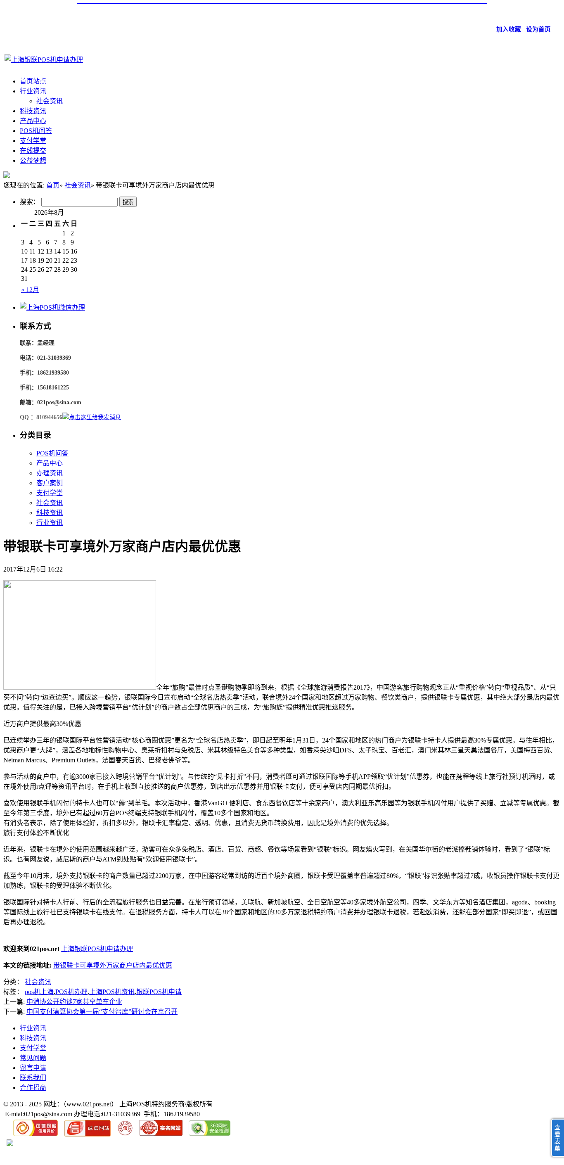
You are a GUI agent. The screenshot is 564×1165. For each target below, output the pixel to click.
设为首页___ (543, 29)
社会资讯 (49, 100)
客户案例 (49, 482)
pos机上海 (39, 991)
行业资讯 (33, 91)
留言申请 (33, 1067)
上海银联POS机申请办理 (97, 948)
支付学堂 (33, 140)
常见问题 (33, 1057)
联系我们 (33, 1077)
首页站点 (33, 81)
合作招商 (33, 1087)
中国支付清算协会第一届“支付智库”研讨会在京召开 (102, 1011)
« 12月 (30, 289)
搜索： (30, 201)
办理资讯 (49, 473)
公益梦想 (33, 160)
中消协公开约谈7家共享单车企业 (74, 1001)
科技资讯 (33, 110)
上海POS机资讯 (112, 991)
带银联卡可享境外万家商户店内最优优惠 (112, 965)
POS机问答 (36, 130)
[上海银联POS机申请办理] (44, 59)
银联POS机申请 (159, 991)
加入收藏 (508, 29)
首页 (52, 185)
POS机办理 (71, 991)
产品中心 (33, 120)
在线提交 (33, 150)
